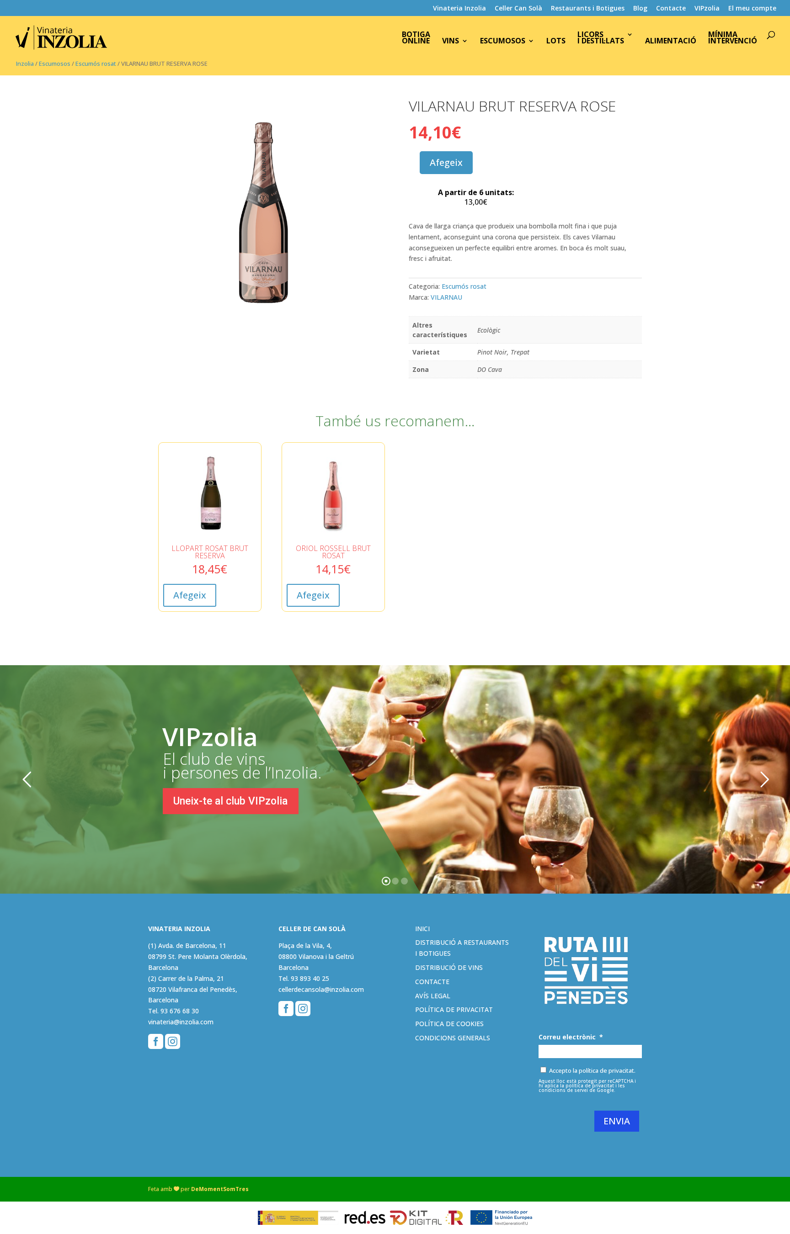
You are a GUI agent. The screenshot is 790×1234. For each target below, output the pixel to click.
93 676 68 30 (179, 1010)
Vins (450, 41)
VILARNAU (446, 297)
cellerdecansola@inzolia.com (321, 989)
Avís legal (432, 995)
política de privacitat (590, 1085)
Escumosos (502, 41)
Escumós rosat (95, 63)
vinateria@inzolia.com (181, 1021)
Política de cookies (449, 1023)
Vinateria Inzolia (459, 8)
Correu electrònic (571, 1037)
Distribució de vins (449, 967)
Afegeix (446, 162)
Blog (640, 8)
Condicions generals (452, 1037)
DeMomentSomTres (220, 1189)
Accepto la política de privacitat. (592, 1070)
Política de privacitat (454, 1009)
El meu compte (752, 8)
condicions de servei (563, 1090)
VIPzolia (707, 8)
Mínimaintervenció (732, 38)
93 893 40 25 (310, 978)
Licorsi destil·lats (600, 38)
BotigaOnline (416, 38)
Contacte (671, 8)
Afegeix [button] (189, 595)
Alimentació (670, 41)
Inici (422, 928)
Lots (556, 41)
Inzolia (25, 63)
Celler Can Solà (518, 8)
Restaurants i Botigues (588, 8)
